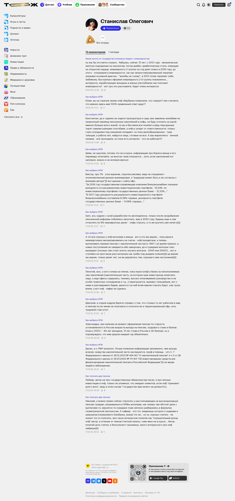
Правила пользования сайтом (133, 496)
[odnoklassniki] (115, 481)
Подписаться (112, 28)
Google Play (158, 478)
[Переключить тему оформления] (209, 5)
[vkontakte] (98, 481)
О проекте (126, 493)
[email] (88, 481)
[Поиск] (198, 5)
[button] (127, 28)
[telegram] (93, 481)
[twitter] (104, 481)
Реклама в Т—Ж (152, 493)
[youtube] (109, 481)
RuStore (176, 478)
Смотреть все (11, 117)
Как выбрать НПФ (94, 97)
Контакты (138, 493)
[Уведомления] (204, 5)
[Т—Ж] (21, 5)
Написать (218, 5)
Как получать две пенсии (98, 376)
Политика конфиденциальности (101, 496)
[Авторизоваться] (229, 5)
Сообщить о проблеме (108, 493)
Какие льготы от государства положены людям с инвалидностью (118, 59)
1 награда (113, 52)
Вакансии (90, 493)
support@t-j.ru (102, 467)
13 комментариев (95, 52)
